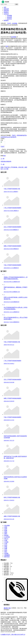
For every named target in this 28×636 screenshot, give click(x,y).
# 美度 (5, 527)
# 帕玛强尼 (7, 556)
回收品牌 (6, 9)
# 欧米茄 (6, 535)
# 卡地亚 (6, 542)
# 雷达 (5, 551)
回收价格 (6, 10)
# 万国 (5, 543)
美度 (7, 46)
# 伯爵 (5, 548)
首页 (5, 7)
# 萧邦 (5, 533)
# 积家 (5, 530)
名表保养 (9, 17)
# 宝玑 (5, 550)
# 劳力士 (6, 538)
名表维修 (9, 15)
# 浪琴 (5, 528)
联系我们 (6, 20)
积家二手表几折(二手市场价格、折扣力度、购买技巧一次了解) (14, 167)
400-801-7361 (7, 608)
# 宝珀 (5, 545)
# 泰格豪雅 (7, 555)
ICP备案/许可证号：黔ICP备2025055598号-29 (13, 634)
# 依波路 (6, 553)
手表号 (9, 23)
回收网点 (6, 12)
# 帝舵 (5, 546)
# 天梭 (5, 540)
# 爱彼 (5, 532)
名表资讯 (9, 18)
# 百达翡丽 (7, 525)
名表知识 (6, 14)
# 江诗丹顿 (7, 537)
